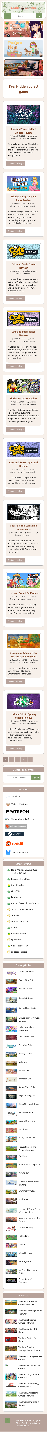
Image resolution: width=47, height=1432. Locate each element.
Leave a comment (29, 138)
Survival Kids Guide (27, 1008)
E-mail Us (15, 796)
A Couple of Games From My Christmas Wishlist (23, 655)
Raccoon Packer (18, 933)
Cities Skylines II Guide (29, 1104)
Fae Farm (23, 1156)
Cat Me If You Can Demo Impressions (23, 527)
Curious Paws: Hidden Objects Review (23, 131)
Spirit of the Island (27, 1120)
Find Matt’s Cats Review (23, 398)
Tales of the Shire (27, 980)
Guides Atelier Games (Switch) (29, 1183)
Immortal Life (25, 1078)
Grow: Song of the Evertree (27, 1281)
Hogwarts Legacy (27, 1095)
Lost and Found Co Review (24, 593)
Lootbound (16, 897)
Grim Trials (16, 891)
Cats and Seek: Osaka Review (24, 266)
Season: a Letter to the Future (29, 1220)
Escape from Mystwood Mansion (29, 1019)
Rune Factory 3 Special (29, 1164)
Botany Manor (25, 1053)
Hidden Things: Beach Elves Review (23, 198)
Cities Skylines (25, 1252)
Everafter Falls (25, 1045)
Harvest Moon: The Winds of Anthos (27, 1148)
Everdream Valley (27, 1190)
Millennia (23, 1062)
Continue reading (15, 163)
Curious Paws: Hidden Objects (25, 903)
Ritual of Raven (26, 988)
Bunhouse (23, 1199)
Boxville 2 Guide (26, 998)
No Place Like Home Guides (28, 1271)
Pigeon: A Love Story (20, 879)
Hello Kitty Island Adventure (26, 1028)
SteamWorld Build (27, 1087)
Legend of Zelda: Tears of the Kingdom (29, 1210)
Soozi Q (30, 532)
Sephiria (15, 915)
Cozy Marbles (17, 885)
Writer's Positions (19, 804)
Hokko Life (24, 1235)
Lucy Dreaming (26, 1227)
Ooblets (22, 1244)
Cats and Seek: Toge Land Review (23, 464)
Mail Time (23, 1129)
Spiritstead (16, 939)
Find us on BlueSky (20, 852)
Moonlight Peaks (26, 971)
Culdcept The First (19, 945)
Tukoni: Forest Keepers (22, 909)
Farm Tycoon (25, 1261)
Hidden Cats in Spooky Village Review (23, 716)
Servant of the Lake (20, 921)
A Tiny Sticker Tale (27, 1137)
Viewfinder (24, 1172)
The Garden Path (26, 1036)
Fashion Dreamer (27, 1112)
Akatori (14, 927)
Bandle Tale (24, 1070)
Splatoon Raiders (19, 951)
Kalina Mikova (31, 271)
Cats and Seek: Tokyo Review (23, 333)
